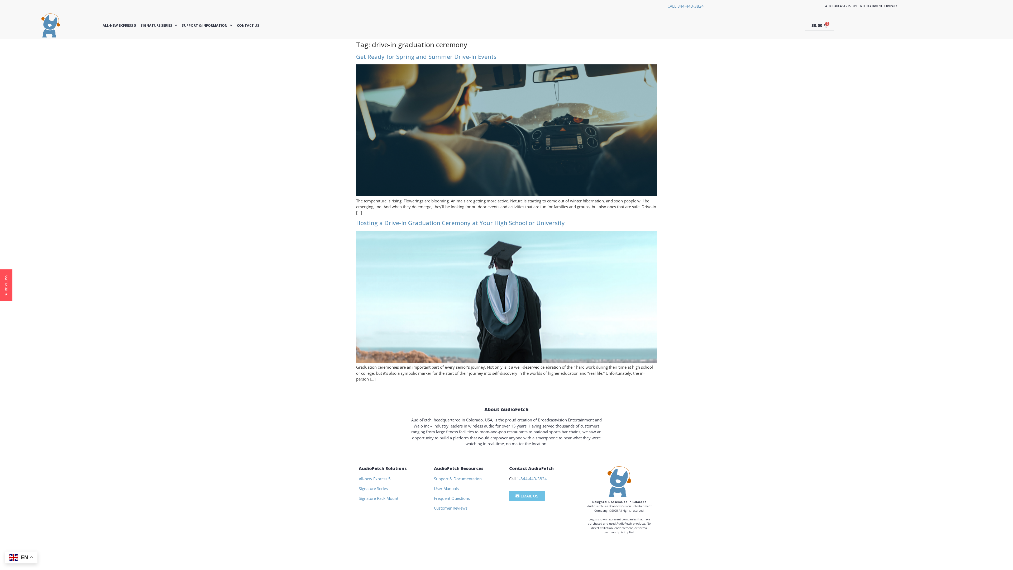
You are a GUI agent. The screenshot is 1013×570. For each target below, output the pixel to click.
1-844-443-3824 (532, 478)
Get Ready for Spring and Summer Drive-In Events (426, 57)
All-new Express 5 (119, 25)
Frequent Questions (452, 498)
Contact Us (248, 25)
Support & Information (204, 25)
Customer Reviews (450, 508)
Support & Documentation (458, 478)
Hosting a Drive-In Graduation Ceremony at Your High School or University (460, 223)
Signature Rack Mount (378, 498)
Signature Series (156, 25)
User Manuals (446, 488)
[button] (6, 285)
